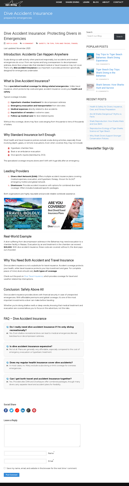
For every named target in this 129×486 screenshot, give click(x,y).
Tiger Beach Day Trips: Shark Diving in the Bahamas (108, 72)
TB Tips (50, 43)
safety (42, 43)
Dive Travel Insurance (33, 276)
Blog (96, 2)
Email (50, 461)
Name (51, 453)
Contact (118, 2)
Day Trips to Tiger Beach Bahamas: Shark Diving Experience (109, 57)
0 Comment (28, 43)
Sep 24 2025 (11, 43)
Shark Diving (72, 2)
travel (74, 43)
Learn (86, 2)
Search (89, 32)
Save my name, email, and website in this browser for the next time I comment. (42, 468)
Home (59, 2)
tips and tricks (62, 43)
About (106, 2)
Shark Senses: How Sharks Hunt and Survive (110, 86)
